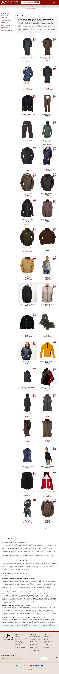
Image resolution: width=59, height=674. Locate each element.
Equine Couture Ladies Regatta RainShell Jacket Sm (47, 492)
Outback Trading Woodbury (47, 519)
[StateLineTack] (9, 2)
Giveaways (32, 646)
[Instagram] (51, 658)
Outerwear (3, 22)
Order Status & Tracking (21, 638)
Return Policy (18, 641)
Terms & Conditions (34, 650)
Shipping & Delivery (19, 639)
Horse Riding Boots (48, 636)
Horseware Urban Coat (27, 361)
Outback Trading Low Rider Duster (47, 86)
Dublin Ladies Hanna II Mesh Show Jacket (27, 114)
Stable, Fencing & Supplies (45, 6)
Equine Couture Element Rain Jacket (47, 140)
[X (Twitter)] (54, 658)
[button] (8, 30)
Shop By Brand (47, 646)
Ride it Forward (33, 641)
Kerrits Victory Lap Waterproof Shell (27, 219)
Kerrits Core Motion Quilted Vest (47, 413)
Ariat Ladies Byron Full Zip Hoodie (47, 466)
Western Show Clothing (5, 25)
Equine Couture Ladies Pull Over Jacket (47, 361)
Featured (53, 6)
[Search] (37, 2)
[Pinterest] (56, 658)
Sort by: (46, 35)
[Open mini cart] (56, 2)
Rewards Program (34, 638)
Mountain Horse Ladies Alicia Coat (27, 413)
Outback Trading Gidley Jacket (27, 276)
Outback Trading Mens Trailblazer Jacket (27, 333)
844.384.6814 (43, 2)
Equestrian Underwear (5, 27)
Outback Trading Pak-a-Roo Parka (47, 193)
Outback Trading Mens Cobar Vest (47, 219)
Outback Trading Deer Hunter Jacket (27, 247)
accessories (27, 31)
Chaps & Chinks (4, 17)
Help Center (18, 649)
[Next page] (45, 528)
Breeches (46, 638)
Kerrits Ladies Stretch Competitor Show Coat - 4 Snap (27, 167)
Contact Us (18, 644)
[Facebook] (49, 658)
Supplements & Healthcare (7, 6)
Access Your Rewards (20, 647)
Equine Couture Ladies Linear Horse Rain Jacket (27, 519)
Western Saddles (48, 641)
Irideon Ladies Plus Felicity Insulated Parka (27, 304)
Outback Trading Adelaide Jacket (27, 193)
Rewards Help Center (35, 639)
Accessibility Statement (35, 652)
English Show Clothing (5, 19)
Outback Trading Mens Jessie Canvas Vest (27, 491)
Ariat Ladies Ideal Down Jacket (47, 276)
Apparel (22, 13)
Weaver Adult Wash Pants (27, 140)
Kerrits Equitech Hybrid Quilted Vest (27, 387)
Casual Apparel (4, 24)
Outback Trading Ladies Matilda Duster (47, 57)
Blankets (46, 639)
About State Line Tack (35, 636)
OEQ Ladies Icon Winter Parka (27, 86)
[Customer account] (54, 2)
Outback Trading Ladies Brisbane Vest (47, 439)
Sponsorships (33, 643)
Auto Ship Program (19, 646)
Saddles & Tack (16, 6)
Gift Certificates (47, 643)
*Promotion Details (19, 643)
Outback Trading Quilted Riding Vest (47, 304)
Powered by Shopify (33, 667)
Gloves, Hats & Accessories (6, 20)
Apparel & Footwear (24, 6)
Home (18, 13)
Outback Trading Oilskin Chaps (47, 114)
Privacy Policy (33, 649)
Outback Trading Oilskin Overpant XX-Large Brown (27, 439)
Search (17, 636)
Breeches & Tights (4, 15)
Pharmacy (46, 647)
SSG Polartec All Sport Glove (47, 333)
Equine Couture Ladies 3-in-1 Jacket (47, 167)
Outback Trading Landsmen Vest (47, 387)
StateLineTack (28, 667)
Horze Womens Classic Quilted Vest (27, 466)
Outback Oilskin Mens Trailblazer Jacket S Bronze (47, 247)
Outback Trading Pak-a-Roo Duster (27, 57)
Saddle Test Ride (34, 644)
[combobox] (30, 2)
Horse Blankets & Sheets (35, 6)
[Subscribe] (20, 658)
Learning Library (33, 647)
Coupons (46, 644)
